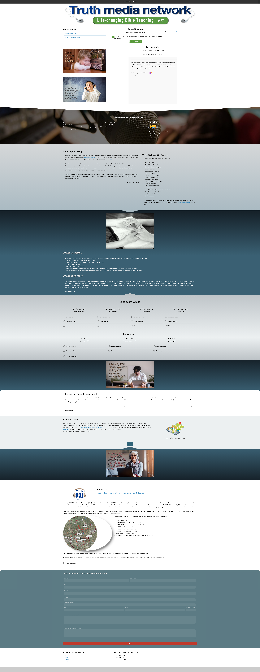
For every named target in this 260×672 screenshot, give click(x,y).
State (126, 607)
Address (66, 597)
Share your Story (135, 41)
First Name (67, 578)
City (65, 607)
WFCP (66, 658)
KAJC (66, 662)
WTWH (67, 660)
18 (96, 158)
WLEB (66, 656)
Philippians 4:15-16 (89, 158)
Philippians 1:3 (111, 160)
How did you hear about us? (71, 615)
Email (65, 584)
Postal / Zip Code (190, 607)
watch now (134, 2)
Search (130, 444)
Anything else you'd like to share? (73, 628)
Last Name (133, 578)
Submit (130, 643)
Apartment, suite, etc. (69, 602)
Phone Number (68, 591)
